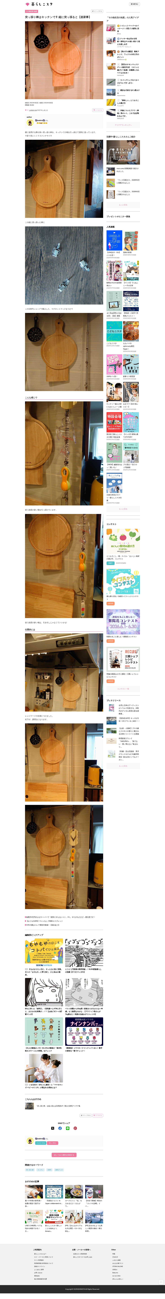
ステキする (98, 110)
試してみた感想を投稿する (64, 1155)
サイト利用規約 (39, 1260)
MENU (135, 4)
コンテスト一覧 (123, 689)
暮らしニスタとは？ (40, 1254)
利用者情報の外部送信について (43, 1263)
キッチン (40, 1170)
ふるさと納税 (116, 1260)
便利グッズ (59, 1170)
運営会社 (37, 1276)
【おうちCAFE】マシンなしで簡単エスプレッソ (44, 921)
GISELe (114, 1269)
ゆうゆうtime (116, 1276)
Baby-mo (115, 1273)
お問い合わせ (38, 1273)
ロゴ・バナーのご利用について (43, 1257)
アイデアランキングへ (123, 125)
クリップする (98, 11)
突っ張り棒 (30, 1170)
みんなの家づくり (117, 1263)
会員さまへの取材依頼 (80, 1254)
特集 (113, 1254)
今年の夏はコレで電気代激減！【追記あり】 (43, 925)
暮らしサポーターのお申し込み (82, 1257)
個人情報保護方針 (39, 1279)
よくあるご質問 (39, 1269)
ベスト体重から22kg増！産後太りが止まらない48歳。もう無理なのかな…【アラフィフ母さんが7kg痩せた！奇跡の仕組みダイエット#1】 (84, 1011)
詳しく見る (52, 1143)
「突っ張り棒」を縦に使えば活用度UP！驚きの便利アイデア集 (58, 1106)
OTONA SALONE (117, 1266)
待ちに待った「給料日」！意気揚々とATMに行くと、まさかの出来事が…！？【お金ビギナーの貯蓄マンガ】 (43, 1011)
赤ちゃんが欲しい (117, 1279)
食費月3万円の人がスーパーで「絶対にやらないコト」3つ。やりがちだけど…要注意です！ (60, 917)
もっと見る (123, 205)
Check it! (115, 1257)
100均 (49, 1170)
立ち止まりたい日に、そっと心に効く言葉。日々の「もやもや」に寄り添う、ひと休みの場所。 (44, 972)
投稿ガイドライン (39, 1266)
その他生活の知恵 (31, 11)
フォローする (41, 1143)
